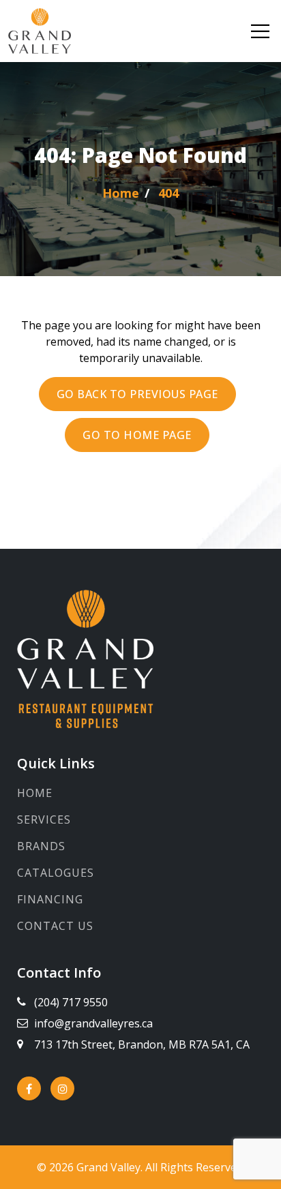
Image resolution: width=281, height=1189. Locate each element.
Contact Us (55, 925)
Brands (41, 846)
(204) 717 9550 (71, 1002)
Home (35, 792)
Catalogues (55, 872)
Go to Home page (137, 434)
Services (44, 819)
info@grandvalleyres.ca (93, 1023)
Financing (50, 899)
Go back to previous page (137, 394)
